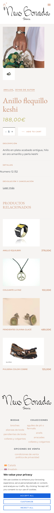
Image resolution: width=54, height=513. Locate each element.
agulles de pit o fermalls (35, 427)
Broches (14, 425)
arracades (39, 437)
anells (39, 433)
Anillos (8, 90)
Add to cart (33, 132)
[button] (49, 4)
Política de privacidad (27, 457)
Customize (27, 502)
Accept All (27, 496)
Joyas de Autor (25, 90)
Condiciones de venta (27, 454)
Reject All (27, 508)
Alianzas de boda (15, 430)
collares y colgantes (39, 441)
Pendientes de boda (15, 434)
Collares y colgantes (15, 438)
